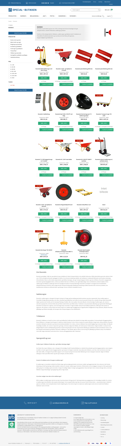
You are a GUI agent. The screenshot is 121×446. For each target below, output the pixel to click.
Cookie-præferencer (105, 429)
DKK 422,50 (103, 210)
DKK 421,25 (83, 257)
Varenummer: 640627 (83, 253)
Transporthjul (13, 51)
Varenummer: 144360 (43, 253)
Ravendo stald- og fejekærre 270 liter (64, 69)
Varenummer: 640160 (43, 117)
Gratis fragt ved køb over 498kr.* (68, 3)
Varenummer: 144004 (103, 117)
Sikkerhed (61, 16)
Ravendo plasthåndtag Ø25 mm (103, 69)
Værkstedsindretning (14, 57)
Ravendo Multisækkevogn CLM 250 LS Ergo (44, 69)
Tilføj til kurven (47, 84)
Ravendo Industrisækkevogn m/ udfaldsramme (104, 160)
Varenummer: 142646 (83, 208)
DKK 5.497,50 (64, 74)
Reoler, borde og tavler (15, 40)
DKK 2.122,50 (64, 257)
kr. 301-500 (12, 69)
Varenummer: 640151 (83, 72)
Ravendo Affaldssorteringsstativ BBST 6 (63, 251)
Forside (9, 21)
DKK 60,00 (84, 74)
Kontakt (111, 4)
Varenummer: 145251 (43, 72)
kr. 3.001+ (12, 77)
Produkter (12, 16)
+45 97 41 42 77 (32, 403)
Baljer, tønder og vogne (15, 42)
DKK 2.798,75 (44, 165)
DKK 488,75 (63, 119)
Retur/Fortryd (107, 1)
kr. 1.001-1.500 (13, 73)
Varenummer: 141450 (63, 163)
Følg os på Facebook (90, 403)
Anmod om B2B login (96, 16)
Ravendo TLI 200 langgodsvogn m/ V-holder (43, 160)
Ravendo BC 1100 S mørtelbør (64, 159)
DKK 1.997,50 (84, 210)
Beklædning (34, 16)
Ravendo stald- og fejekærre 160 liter (44, 205)
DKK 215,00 (43, 119)
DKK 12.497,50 (104, 119)
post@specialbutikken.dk (60, 403)
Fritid (52, 16)
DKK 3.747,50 (44, 210)
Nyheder (73, 16)
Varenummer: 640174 (83, 117)
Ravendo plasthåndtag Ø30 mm (83, 69)
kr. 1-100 (12, 65)
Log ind (108, 16)
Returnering (103, 420)
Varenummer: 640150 (103, 72)
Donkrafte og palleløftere (15, 46)
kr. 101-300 (12, 67)
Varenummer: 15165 (104, 163)
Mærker (23, 16)
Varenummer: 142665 (43, 163)
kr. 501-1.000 (13, 71)
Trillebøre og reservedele (15, 53)
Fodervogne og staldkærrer (16, 48)
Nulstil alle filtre (20, 33)
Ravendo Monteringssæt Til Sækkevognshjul (83, 115)
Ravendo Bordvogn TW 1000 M (44, 250)
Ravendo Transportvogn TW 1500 (103, 115)
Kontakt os (103, 434)
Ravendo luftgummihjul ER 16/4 (63, 205)
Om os (94, 1)
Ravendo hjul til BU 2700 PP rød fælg (63, 115)
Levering (100, 1)
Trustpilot (52, 3)
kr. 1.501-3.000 (13, 75)
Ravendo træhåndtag (44, 114)
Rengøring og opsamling (16, 44)
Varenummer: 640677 (63, 208)
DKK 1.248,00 (64, 165)
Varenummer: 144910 (63, 253)
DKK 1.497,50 (44, 74)
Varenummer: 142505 (63, 72)
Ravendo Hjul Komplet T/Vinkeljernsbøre (84, 251)
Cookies (102, 427)
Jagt (44, 16)
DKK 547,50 (63, 210)
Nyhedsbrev (103, 432)
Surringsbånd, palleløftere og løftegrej (18, 55)
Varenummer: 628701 (63, 117)
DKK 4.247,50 (44, 257)
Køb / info (44, 78)
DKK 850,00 (103, 165)
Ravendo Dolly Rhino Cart (84, 205)
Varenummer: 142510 (43, 208)
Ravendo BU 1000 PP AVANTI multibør (84, 160)
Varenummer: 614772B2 (104, 208)
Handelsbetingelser (87, 1)
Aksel (103, 205)
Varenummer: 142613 (83, 163)
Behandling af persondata (106, 425)
